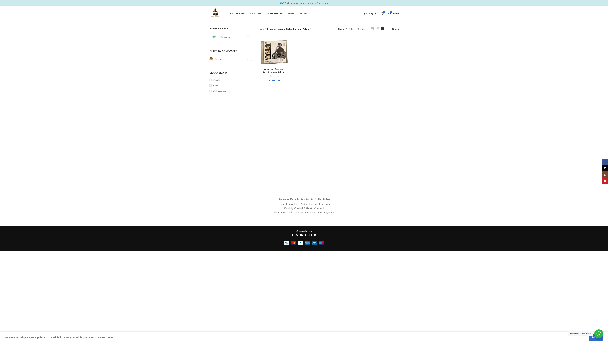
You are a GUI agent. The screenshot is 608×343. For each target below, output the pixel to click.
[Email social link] (301, 235)
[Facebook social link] (292, 235)
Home (261, 28)
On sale (216, 79)
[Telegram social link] (315, 235)
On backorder (219, 90)
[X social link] (296, 235)
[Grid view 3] (377, 29)
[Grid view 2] (372, 29)
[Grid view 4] (382, 29)
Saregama (274, 76)
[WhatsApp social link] (310, 235)
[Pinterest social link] (306, 235)
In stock (216, 85)
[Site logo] (215, 13)
